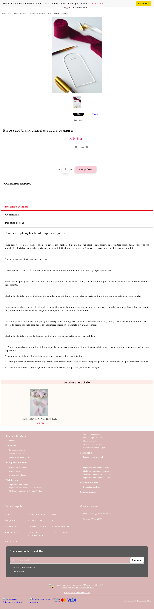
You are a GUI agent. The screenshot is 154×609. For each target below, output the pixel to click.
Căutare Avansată (13, 532)
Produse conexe (14, 222)
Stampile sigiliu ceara (16, 462)
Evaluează (78, 120)
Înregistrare (10, 520)
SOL (54, 520)
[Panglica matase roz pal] (39, 402)
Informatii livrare (60, 532)
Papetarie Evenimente (17, 436)
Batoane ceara (14, 472)
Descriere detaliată (17, 206)
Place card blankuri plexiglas (58, 13)
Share (79, 114)
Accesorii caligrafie (17, 453)
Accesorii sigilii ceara (17, 475)
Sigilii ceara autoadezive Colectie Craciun (25, 491)
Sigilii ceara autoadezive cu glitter (96, 471)
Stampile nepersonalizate (93, 438)
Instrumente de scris (17, 450)
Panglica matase (88, 492)
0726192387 (96, 519)
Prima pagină (6, 13)
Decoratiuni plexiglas (37, 13)
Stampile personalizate (92, 434)
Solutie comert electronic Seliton (137, 601)
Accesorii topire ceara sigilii (94, 448)
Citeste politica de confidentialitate (77, 588)
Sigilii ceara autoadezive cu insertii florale (25, 488)
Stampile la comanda (91, 441)
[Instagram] (89, 525)
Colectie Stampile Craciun (93, 444)
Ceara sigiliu (86, 453)
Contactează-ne (35, 520)
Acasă (8, 514)
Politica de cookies (60, 526)
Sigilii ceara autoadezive (18, 484)
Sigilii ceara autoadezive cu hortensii (97, 478)
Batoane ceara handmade (18, 468)
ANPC (54, 514)
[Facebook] (82, 525)
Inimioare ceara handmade (93, 457)
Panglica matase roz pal (39, 419)
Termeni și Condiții (37, 526)
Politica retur (11, 541)
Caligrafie (11, 445)
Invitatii (12, 440)
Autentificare (11, 526)
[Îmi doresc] (148, 161)
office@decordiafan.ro (100, 513)
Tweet (95, 114)
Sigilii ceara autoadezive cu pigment (97, 474)
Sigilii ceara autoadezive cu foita (96, 468)
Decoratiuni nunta (21, 13)
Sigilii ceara (12, 480)
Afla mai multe (98, 3)
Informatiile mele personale (77, 592)
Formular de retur (36, 514)
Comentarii (12, 214)
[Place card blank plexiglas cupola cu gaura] (77, 92)
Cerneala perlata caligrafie (19, 457)
